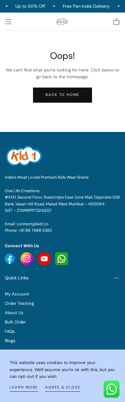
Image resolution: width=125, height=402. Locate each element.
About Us (14, 312)
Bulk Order (15, 322)
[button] (8, 21)
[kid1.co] (25, 156)
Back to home (62, 94)
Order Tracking (19, 303)
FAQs (10, 331)
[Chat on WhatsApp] (111, 388)
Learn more (24, 387)
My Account (17, 294)
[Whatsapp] (62, 258)
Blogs (10, 340)
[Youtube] (10, 258)
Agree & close (62, 387)
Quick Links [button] (17, 278)
